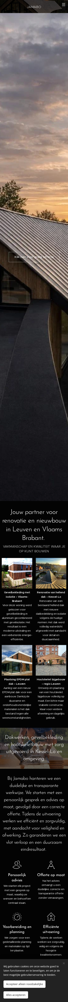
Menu (63, 4)
